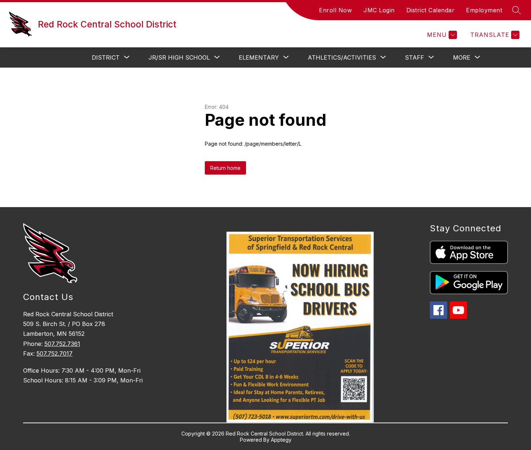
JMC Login (379, 10)
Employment (484, 10)
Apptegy (281, 440)
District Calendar (430, 10)
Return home (225, 168)
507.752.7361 (62, 343)
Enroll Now (335, 10)
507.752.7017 (54, 353)
